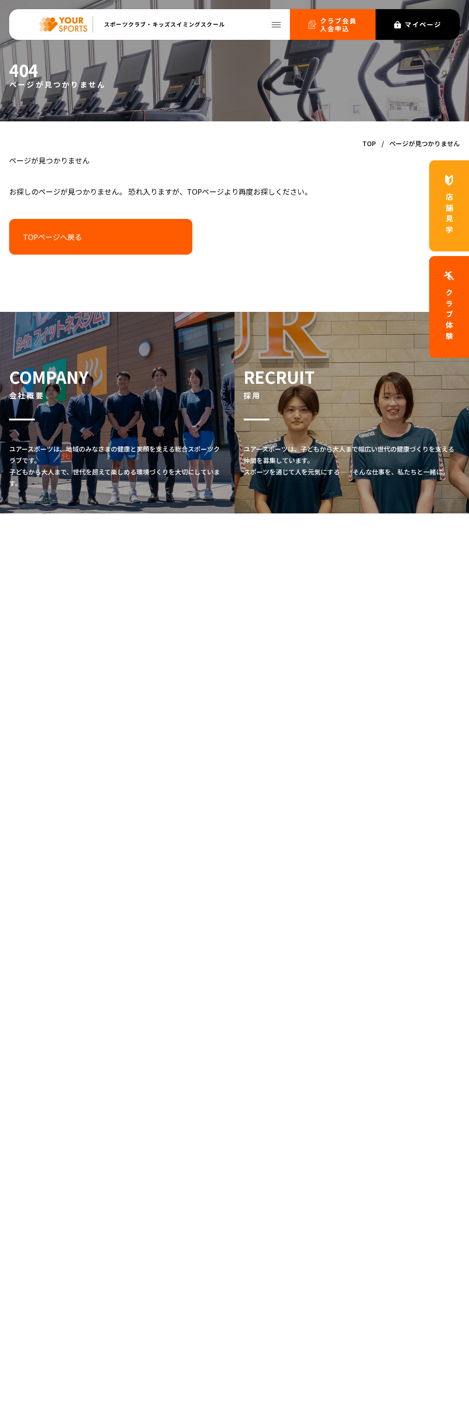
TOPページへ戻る (52, 236)
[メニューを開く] (276, 24)
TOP (369, 143)
